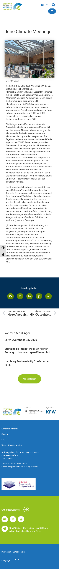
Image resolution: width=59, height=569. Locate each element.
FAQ (3, 439)
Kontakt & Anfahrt (10, 428)
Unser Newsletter (11, 509)
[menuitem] (44, 5)
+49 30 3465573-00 (19, 463)
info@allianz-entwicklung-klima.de (23, 466)
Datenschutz (19, 552)
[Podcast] (5, 529)
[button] (53, 5)
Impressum (6, 552)
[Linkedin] (5, 519)
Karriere (5, 434)
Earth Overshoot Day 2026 (21, 339)
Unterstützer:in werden (12, 445)
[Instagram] (21, 519)
